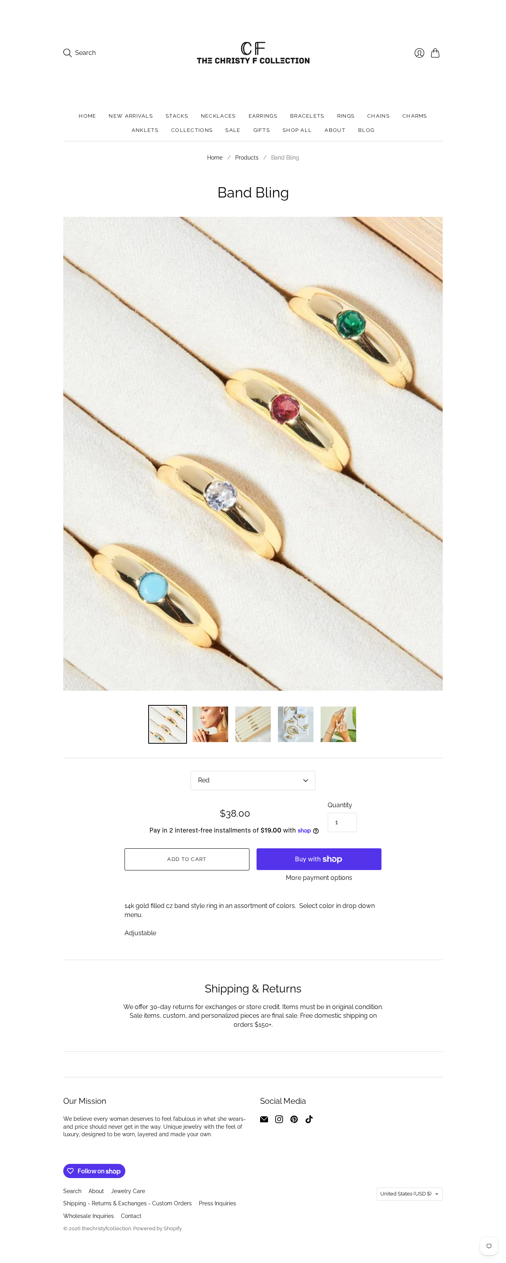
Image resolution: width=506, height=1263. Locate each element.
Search (72, 1191)
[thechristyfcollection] (253, 52)
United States (405, 1194)
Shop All (297, 130)
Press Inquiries (217, 1203)
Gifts (261, 130)
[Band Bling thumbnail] (167, 724)
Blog (366, 130)
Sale (232, 130)
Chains (378, 116)
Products (247, 157)
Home (87, 116)
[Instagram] (279, 1121)
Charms (414, 116)
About (335, 130)
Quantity (340, 805)
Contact (131, 1216)
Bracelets (307, 116)
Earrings (263, 116)
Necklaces (218, 116)
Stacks (177, 116)
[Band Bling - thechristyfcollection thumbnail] (253, 724)
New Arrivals (131, 116)
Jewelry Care (128, 1191)
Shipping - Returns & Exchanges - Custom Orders (127, 1203)
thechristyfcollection (106, 1228)
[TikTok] (309, 1121)
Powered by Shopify (157, 1228)
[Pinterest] (294, 1121)
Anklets (145, 130)
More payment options (319, 877)
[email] (264, 1121)
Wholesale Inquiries (88, 1216)
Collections (192, 130)
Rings (346, 116)
